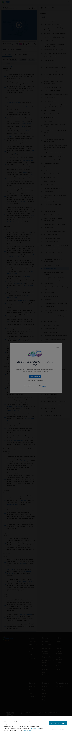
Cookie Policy (27, 730)
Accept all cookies (58, 723)
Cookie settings (35, 728)
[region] (36, 726)
